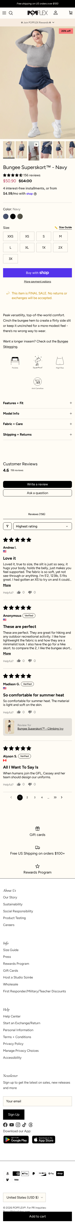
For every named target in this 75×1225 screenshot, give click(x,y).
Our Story (10, 897)
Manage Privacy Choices (21, 1051)
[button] (37, 22)
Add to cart (37, 1216)
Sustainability (12, 904)
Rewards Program (16, 964)
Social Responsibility (18, 911)
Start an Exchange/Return (21, 1023)
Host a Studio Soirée (18, 977)
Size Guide (10, 950)
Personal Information (18, 1030)
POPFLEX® (19, 1207)
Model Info (11, 413)
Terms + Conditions (17, 1037)
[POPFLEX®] (38, 13)
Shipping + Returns (17, 434)
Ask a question (37, 493)
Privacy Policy (13, 1044)
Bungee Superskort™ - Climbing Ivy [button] (40, 728)
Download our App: (17, 1131)
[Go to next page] (63, 797)
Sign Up (13, 1114)
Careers (8, 925)
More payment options (37, 281)
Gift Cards (10, 970)
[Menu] (4, 13)
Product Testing (14, 918)
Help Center (12, 1016)
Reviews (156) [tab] (36, 514)
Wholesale (10, 984)
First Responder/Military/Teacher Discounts (34, 991)
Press (7, 957)
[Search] (12, 13)
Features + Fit (13, 403)
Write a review (37, 484)
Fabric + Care (13, 424)
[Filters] (7, 526)
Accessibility (12, 1057)
